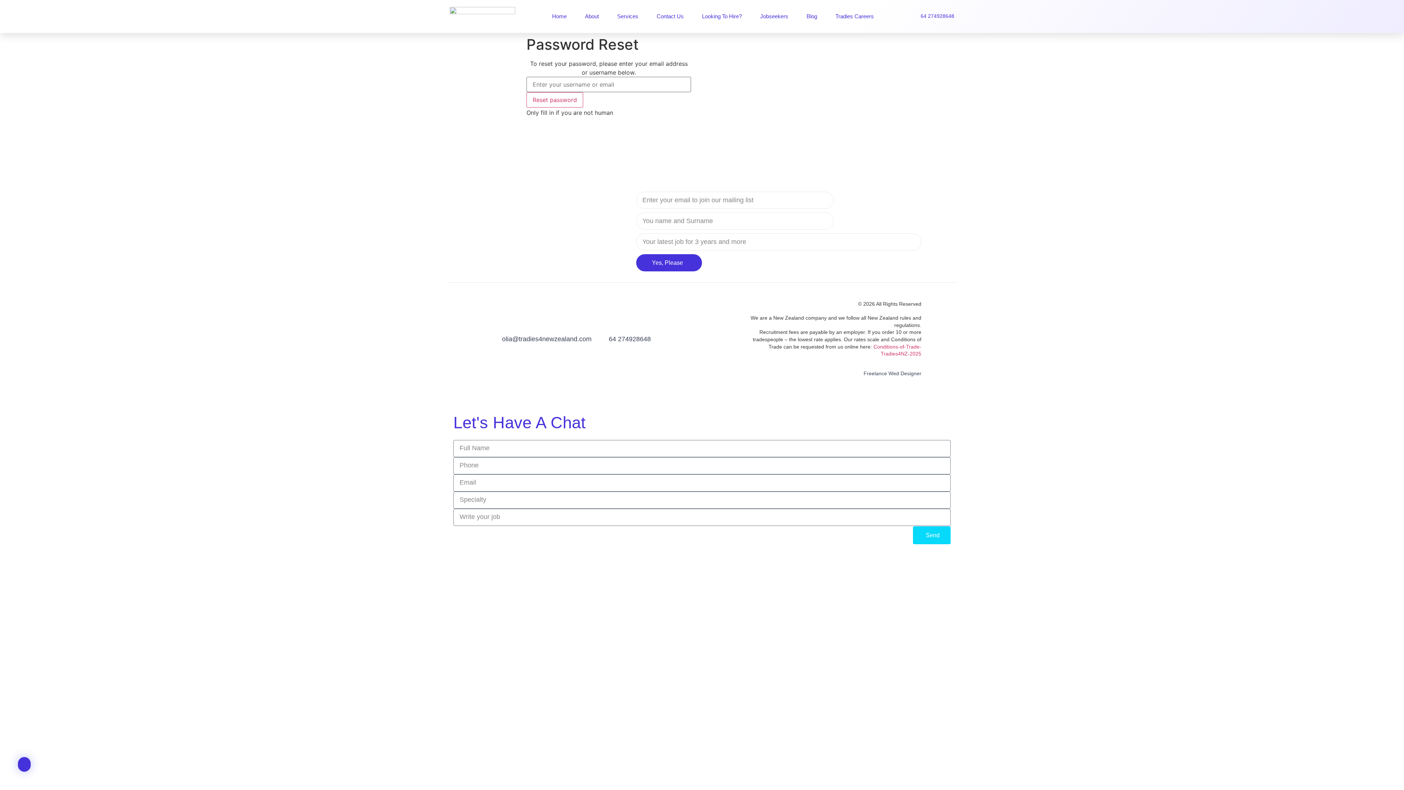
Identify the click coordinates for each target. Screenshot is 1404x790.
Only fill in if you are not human (569, 113)
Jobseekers (774, 16)
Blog (812, 16)
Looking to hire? (722, 16)
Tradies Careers (854, 16)
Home (559, 16)
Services (627, 16)
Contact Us (670, 16)
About (592, 16)
